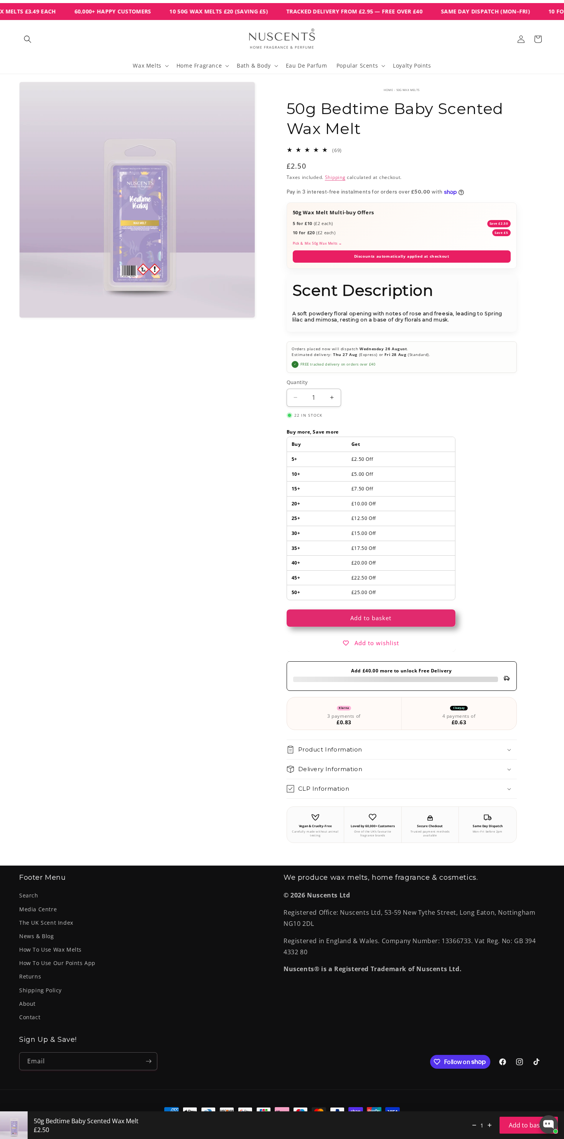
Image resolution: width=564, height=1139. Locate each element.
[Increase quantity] (489, 1125)
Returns (30, 976)
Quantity (297, 382)
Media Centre (38, 909)
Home (388, 90)
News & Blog (36, 936)
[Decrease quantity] (474, 1125)
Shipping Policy (40, 990)
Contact (29, 1017)
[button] (27, 39)
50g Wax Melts (408, 90)
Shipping (335, 177)
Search (28, 895)
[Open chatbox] (548, 1124)
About (27, 1003)
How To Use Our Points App (57, 963)
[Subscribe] (148, 1061)
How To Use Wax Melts (50, 949)
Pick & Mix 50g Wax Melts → (318, 243)
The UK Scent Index (46, 922)
